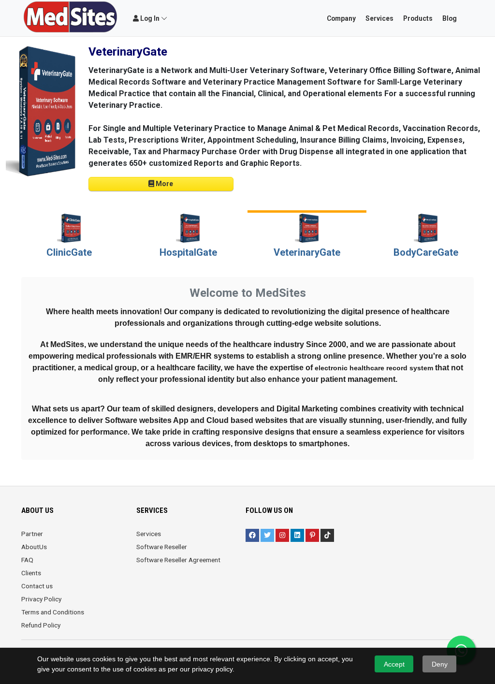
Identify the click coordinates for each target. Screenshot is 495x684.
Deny (440, 664)
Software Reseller (161, 547)
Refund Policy (40, 625)
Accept (394, 664)
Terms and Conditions (52, 612)
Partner (32, 534)
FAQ (27, 560)
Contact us (37, 586)
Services (148, 534)
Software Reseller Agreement (178, 560)
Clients (31, 573)
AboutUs (34, 547)
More (163, 184)
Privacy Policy (41, 599)
